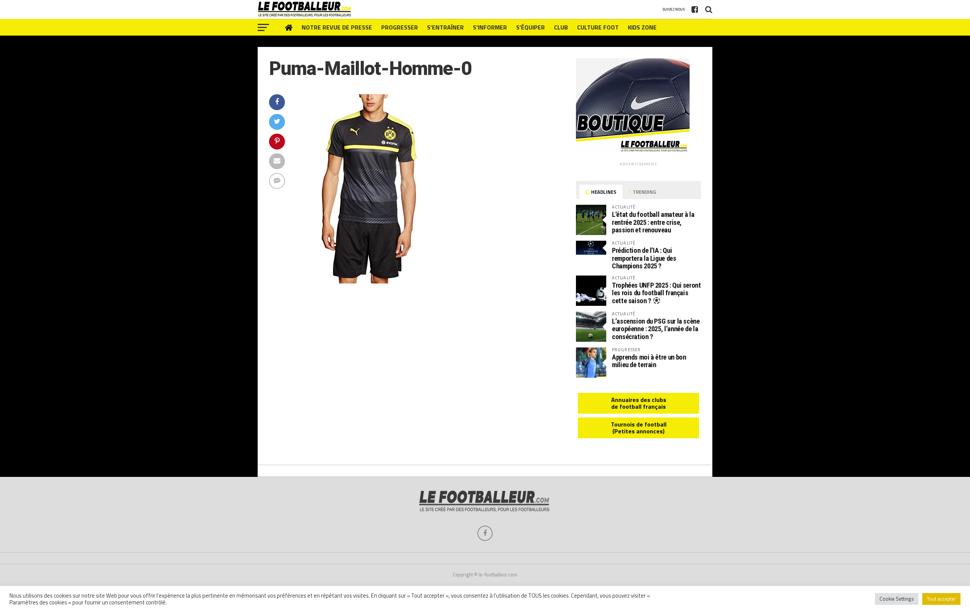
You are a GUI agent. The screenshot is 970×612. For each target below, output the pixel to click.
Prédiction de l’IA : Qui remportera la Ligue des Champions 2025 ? (644, 257)
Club (561, 27)
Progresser (399, 27)
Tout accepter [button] (941, 599)
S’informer (490, 27)
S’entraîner (445, 27)
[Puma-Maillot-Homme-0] (369, 281)
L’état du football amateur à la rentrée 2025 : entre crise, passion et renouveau (653, 222)
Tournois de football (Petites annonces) (638, 428)
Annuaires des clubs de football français (638, 403)
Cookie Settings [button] (896, 599)
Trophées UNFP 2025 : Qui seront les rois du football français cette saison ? (656, 293)
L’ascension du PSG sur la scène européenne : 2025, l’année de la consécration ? (656, 328)
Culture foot (598, 27)
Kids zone (642, 27)
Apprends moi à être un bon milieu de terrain (649, 361)
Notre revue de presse (337, 27)
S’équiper (530, 27)
